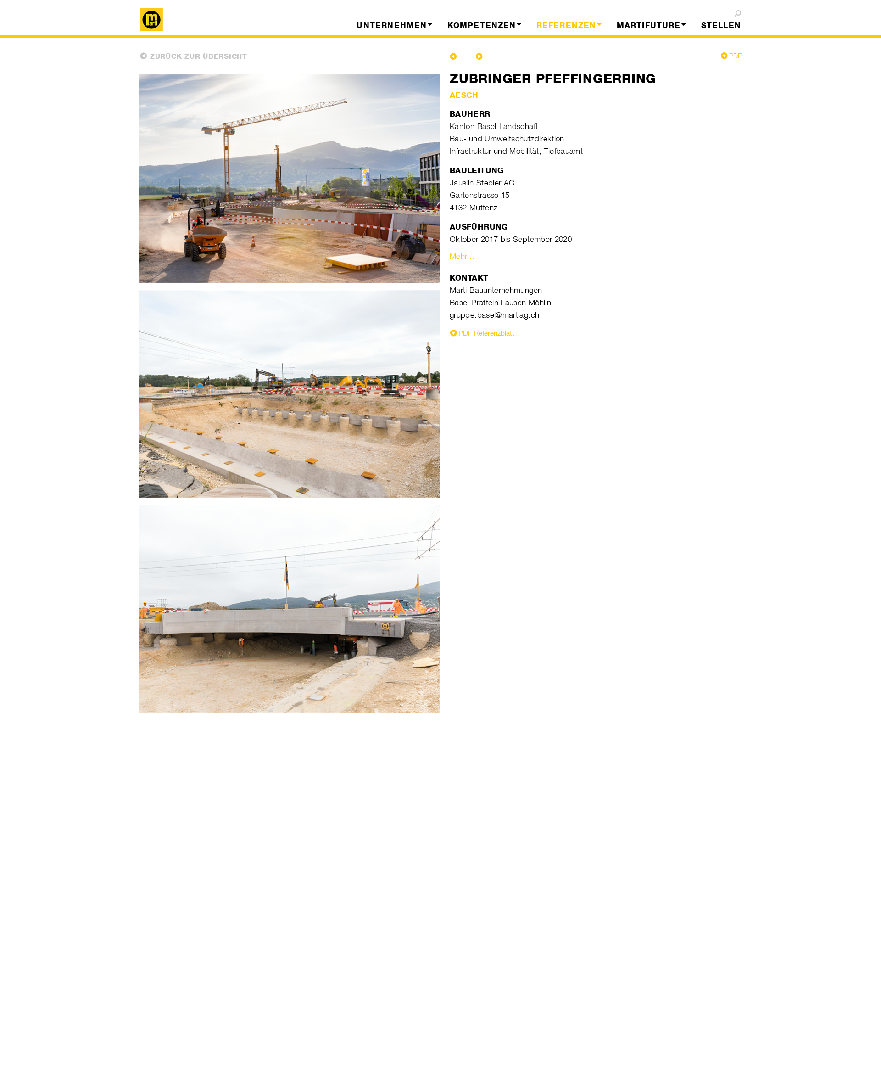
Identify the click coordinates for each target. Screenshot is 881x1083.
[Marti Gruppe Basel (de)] (208, 19)
